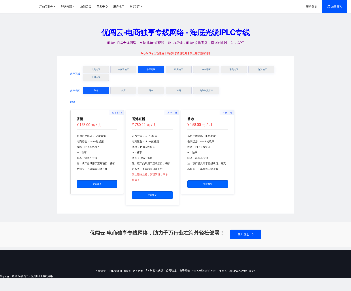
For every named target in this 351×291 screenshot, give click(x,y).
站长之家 (138, 270)
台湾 (123, 90)
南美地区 (233, 69)
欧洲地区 (178, 69)
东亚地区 (151, 69)
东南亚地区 (123, 69)
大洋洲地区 (261, 69)
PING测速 (114, 270)
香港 (96, 90)
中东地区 (206, 69)
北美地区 (95, 69)
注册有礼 (336, 6)
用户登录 (311, 6)
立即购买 (97, 184)
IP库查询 (126, 270)
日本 (151, 90)
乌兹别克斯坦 (206, 90)
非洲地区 (95, 77)
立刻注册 (244, 234)
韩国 (178, 90)
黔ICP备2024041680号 (242, 270)
